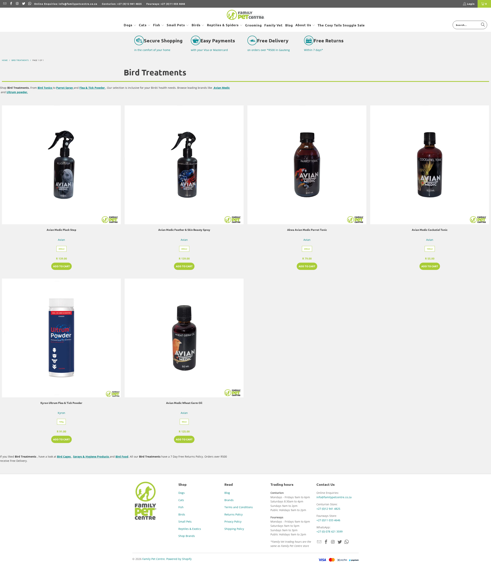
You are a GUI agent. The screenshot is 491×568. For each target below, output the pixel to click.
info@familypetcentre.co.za (334, 497)
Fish (181, 507)
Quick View (61, 173)
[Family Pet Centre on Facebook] (10, 3)
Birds (181, 514)
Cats (181, 500)
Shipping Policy (234, 529)
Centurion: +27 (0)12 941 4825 (122, 3)
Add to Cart (61, 266)
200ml (307, 248)
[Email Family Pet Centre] (4, 3)
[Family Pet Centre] (245, 15)
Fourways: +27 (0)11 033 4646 (165, 3)
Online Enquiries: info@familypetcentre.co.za (65, 3)
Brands (229, 500)
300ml (61, 248)
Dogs (181, 493)
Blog (227, 493)
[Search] (483, 24)
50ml (184, 421)
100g (61, 421)
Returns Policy (233, 514)
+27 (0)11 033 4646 (328, 520)
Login (471, 3)
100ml (430, 248)
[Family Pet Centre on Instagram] (17, 3)
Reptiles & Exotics (189, 529)
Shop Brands (186, 536)
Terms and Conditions (238, 507)
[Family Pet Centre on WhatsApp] (29, 3)
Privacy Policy (232, 521)
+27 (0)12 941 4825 (328, 508)
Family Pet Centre (153, 559)
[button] (130, 25)
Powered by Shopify (179, 559)
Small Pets (185, 521)
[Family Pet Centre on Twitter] (23, 3)
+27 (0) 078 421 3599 (329, 531)
